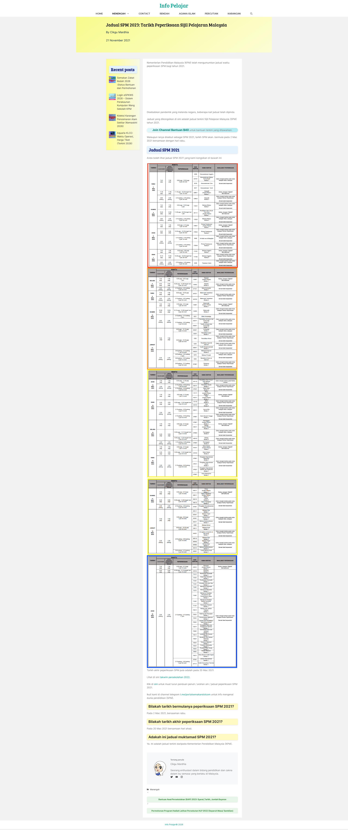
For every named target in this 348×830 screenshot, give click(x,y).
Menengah (119, 13)
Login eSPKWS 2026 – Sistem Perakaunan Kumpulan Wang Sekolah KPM (126, 102)
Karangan (234, 13)
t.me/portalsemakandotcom (195, 694)
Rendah (165, 13)
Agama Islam (187, 13)
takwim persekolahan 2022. (175, 677)
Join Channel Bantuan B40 (170, 130)
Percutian (211, 13)
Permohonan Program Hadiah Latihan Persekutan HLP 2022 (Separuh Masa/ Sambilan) (192, 811)
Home (99, 13)
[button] (251, 14)
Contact (144, 13)
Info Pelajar (174, 5)
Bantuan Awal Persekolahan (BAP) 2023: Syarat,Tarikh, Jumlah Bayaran (192, 799)
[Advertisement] (192, 90)
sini (156, 684)
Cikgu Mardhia (119, 32)
